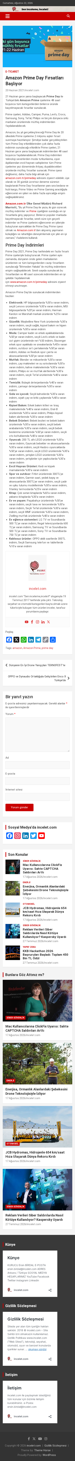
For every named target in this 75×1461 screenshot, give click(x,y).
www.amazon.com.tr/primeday (28, 282)
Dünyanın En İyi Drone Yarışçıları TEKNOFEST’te (37, 665)
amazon (17, 648)
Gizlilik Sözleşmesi (55, 1445)
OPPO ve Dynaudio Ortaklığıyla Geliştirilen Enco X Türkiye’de (37, 678)
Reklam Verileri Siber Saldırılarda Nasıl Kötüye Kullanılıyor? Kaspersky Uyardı (44, 933)
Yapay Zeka (29, 947)
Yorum (10, 714)
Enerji (26, 882)
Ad (7, 757)
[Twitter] (48, 622)
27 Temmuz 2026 (33, 941)
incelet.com (32, 90)
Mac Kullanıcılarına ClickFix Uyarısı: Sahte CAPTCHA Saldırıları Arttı (42, 868)
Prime (32, 211)
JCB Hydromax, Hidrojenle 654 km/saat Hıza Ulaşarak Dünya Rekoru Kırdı (44, 911)
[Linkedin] (43, 622)
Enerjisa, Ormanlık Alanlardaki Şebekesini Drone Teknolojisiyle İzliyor (45, 890)
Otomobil (29, 904)
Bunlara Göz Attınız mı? (24, 975)
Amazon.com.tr (15, 203)
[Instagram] (37, 622)
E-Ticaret (12, 71)
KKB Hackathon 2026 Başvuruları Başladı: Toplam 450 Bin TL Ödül (45, 954)
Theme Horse (42, 1450)
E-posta (10, 773)
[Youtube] (26, 622)
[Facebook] (32, 622)
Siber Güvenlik (32, 861)
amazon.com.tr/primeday (20, 178)
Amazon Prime (32, 648)
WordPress (49, 1455)
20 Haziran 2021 (14, 90)
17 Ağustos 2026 (33, 876)
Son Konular (18, 854)
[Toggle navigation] (7, 16)
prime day (47, 648)
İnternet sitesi (13, 789)
